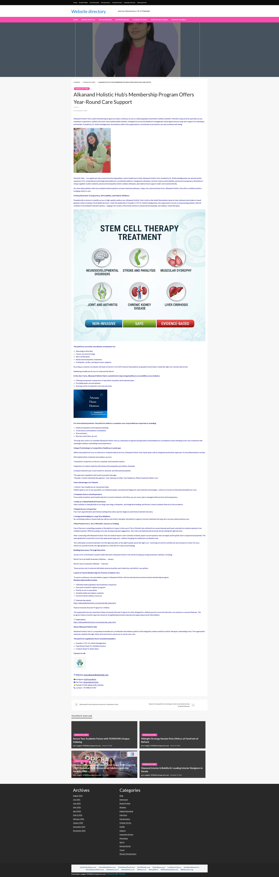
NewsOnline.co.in (127, 869)
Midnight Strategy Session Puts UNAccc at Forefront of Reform (169, 740)
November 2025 (79, 831)
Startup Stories (141, 2)
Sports (122, 842)
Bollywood (124, 800)
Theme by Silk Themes (115, 874)
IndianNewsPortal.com (126, 867)
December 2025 (79, 827)
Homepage (77, 82)
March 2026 (77, 815)
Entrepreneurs (105, 2)
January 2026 (78, 823)
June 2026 (77, 803)
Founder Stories (117, 2)
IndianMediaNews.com (107, 867)
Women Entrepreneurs (128, 854)
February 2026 (78, 819)
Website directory (88, 11)
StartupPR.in (153, 869)
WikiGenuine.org (187, 869)
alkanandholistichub (90, 682)
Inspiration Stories (129, 2)
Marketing (124, 838)
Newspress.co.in (112, 869)
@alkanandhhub (90, 679)
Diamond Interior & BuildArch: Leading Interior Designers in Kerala (172, 769)
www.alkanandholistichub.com (96, 675)
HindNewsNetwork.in (191, 867)
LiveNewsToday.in (174, 867)
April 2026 (77, 811)
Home (75, 2)
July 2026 (76, 800)
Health (122, 827)
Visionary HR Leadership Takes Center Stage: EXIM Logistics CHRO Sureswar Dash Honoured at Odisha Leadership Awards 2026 (104, 768)
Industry (123, 831)
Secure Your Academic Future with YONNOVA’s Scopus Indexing (101, 740)
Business (123, 807)
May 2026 (77, 807)
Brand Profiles (83, 2)
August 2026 (78, 796)
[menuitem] (75, 19)
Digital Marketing (126, 811)
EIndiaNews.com (159, 867)
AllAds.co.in (141, 869)
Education (123, 815)
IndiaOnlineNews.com (88, 867)
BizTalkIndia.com (143, 867)
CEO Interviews (94, 2)
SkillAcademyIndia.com (169, 869)
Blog (121, 796)
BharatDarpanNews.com (95, 869)
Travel (122, 850)
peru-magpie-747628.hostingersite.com (87, 746)
